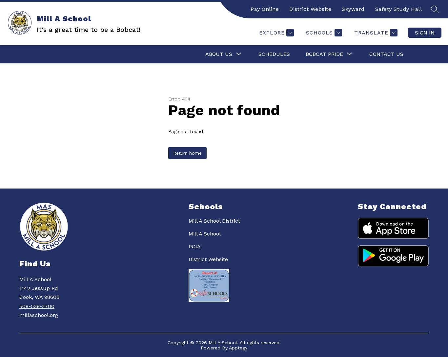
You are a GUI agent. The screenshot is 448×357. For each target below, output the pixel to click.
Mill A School (205, 234)
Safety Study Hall (398, 9)
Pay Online (265, 9)
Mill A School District (214, 221)
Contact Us (386, 54)
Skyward (353, 9)
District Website (310, 9)
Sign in (425, 33)
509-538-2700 (36, 306)
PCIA (195, 246)
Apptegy (238, 347)
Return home (187, 153)
